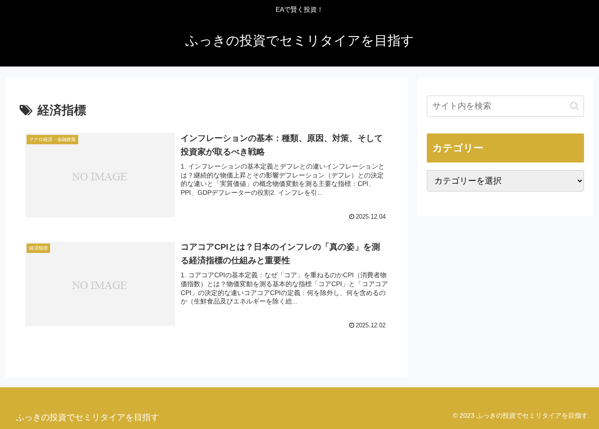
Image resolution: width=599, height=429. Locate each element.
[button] (574, 106)
